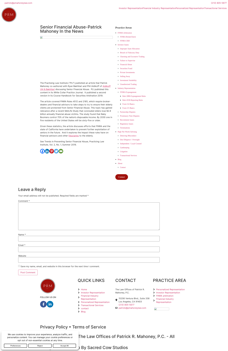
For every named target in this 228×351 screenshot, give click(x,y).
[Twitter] (56, 151)
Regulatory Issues (126, 124)
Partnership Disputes (127, 112)
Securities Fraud (126, 68)
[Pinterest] (51, 151)
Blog (119, 159)
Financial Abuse (126, 65)
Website (22, 256)
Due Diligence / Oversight (130, 140)
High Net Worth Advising (127, 132)
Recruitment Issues (127, 120)
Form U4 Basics (128, 104)
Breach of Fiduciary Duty (129, 53)
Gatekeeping (124, 148)
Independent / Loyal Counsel (131, 144)
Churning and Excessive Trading (132, 57)
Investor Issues (123, 45)
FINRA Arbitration (125, 33)
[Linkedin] (47, 151)
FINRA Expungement (128, 92)
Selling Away (125, 76)
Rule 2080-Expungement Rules (134, 96)
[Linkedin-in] (50, 304)
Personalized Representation (190, 8)
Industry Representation (126, 88)
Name (22, 235)
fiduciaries (73, 135)
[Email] (61, 151)
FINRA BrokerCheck (128, 37)
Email (21, 245)
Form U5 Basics (128, 108)
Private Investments (127, 72)
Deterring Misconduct (128, 136)
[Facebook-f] (43, 304)
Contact (123, 167)
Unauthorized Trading (128, 84)
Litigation (123, 152)
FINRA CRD (125, 41)
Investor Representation (131, 8)
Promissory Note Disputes (129, 116)
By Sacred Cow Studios (104, 347)
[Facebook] (42, 151)
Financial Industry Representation (159, 8)
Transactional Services (215, 8)
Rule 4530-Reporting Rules (132, 100)
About (120, 163)
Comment (24, 201)
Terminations (125, 128)
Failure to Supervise (127, 61)
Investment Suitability (128, 80)
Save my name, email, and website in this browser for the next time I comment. (60, 266)
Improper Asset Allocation (130, 49)
